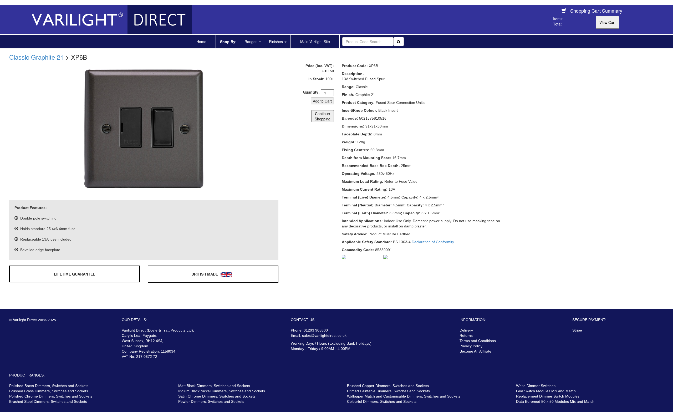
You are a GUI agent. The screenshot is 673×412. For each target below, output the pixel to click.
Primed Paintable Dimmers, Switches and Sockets (388, 391)
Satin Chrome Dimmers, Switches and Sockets (217, 396)
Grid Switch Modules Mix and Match (546, 391)
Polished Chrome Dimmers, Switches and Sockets (50, 396)
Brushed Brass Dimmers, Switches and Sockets (48, 391)
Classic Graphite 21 (36, 57)
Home (201, 41)
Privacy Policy (471, 346)
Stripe (577, 330)
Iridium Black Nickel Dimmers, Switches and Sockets (221, 391)
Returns (466, 335)
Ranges (251, 41)
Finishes (276, 41)
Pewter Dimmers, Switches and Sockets (211, 401)
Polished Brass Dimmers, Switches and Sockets (48, 386)
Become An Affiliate (475, 351)
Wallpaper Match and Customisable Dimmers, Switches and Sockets (403, 396)
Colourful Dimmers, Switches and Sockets (381, 401)
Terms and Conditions (478, 341)
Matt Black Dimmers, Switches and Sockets (214, 386)
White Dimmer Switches (535, 386)
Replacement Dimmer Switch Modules (547, 396)
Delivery (466, 330)
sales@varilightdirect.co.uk (324, 335)
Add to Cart (322, 101)
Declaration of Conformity (433, 242)
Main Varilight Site (315, 41)
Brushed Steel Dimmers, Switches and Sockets (48, 401)
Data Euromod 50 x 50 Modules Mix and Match (555, 401)
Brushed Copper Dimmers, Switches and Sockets (388, 386)
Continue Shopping (322, 116)
